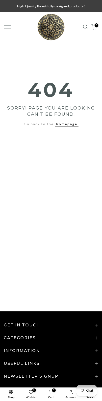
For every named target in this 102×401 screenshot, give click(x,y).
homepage (66, 124)
